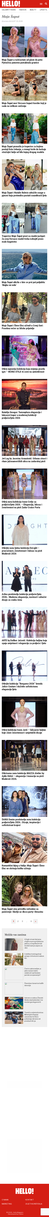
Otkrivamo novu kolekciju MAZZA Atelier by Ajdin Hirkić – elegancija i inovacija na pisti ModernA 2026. (23, 776)
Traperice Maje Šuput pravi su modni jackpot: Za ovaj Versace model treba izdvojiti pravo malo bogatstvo (23, 239)
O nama (5, 1200)
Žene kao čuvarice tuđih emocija (34, 984)
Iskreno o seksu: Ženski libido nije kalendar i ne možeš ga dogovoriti (33, 1000)
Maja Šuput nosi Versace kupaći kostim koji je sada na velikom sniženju (24, 104)
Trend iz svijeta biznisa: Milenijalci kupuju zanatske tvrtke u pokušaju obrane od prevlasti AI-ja (33, 1017)
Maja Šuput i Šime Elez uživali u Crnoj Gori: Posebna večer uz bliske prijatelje (22, 327)
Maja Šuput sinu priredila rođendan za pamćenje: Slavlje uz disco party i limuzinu (22, 910)
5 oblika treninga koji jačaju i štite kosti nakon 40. (34, 956)
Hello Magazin (18, 1212)
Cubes (20, 1214)
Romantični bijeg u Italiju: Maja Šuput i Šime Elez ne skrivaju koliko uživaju (23, 867)
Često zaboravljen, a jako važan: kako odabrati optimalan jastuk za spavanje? (32, 972)
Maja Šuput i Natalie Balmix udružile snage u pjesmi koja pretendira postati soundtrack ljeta (24, 194)
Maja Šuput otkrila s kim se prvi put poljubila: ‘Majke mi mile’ (23, 284)
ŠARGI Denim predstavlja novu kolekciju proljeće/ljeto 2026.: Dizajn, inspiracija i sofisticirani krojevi (21, 822)
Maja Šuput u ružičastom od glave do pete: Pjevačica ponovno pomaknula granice (22, 61)
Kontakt (29, 1200)
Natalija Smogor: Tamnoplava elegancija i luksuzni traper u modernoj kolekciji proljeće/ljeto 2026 (22, 415)
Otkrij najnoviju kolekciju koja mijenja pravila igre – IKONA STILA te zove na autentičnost (23, 370)
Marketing (7, 1204)
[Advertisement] (24, 1056)
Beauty (33, 10)
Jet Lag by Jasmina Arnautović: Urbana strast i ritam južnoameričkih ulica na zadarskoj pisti (24, 460)
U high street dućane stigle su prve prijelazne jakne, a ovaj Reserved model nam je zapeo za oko (33, 944)
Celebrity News (9, 10)
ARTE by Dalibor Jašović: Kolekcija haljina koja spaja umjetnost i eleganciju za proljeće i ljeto (24, 642)
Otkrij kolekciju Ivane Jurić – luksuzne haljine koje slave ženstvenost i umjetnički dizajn (24, 731)
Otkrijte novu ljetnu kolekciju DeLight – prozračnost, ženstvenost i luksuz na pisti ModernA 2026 (22, 551)
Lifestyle (44, 10)
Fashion (22, 10)
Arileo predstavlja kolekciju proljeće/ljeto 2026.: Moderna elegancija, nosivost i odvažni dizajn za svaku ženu (24, 597)
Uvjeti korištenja (33, 1204)
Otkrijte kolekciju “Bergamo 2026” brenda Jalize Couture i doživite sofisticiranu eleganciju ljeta (22, 686)
